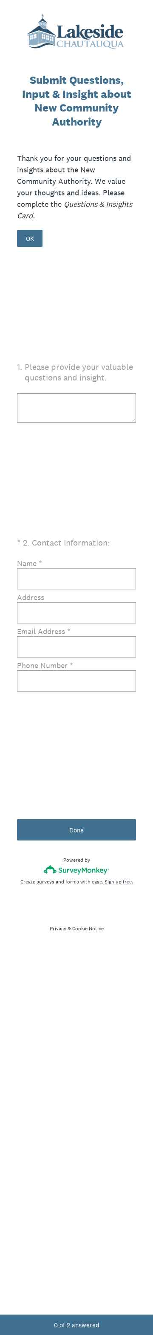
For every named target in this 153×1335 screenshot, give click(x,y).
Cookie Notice (88, 928)
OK (30, 238)
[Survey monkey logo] (77, 869)
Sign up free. (119, 881)
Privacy (58, 928)
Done (76, 830)
